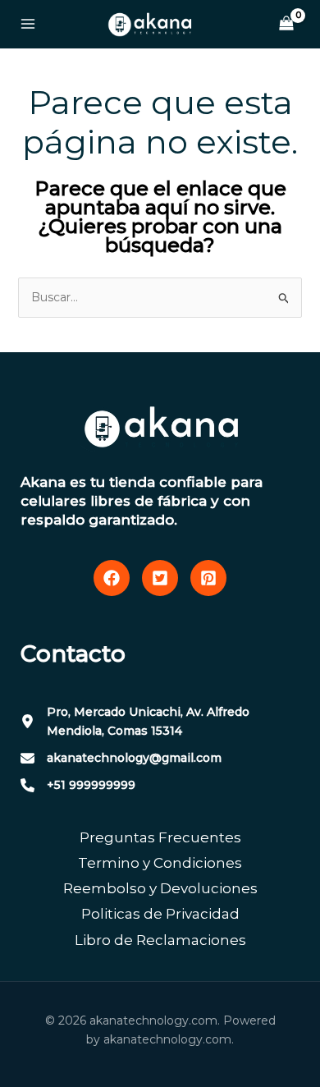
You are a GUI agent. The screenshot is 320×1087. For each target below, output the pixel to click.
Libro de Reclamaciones (160, 940)
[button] (112, 578)
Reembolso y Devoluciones (160, 888)
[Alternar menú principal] (27, 23)
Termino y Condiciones (160, 863)
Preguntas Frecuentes (160, 837)
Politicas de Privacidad (160, 914)
